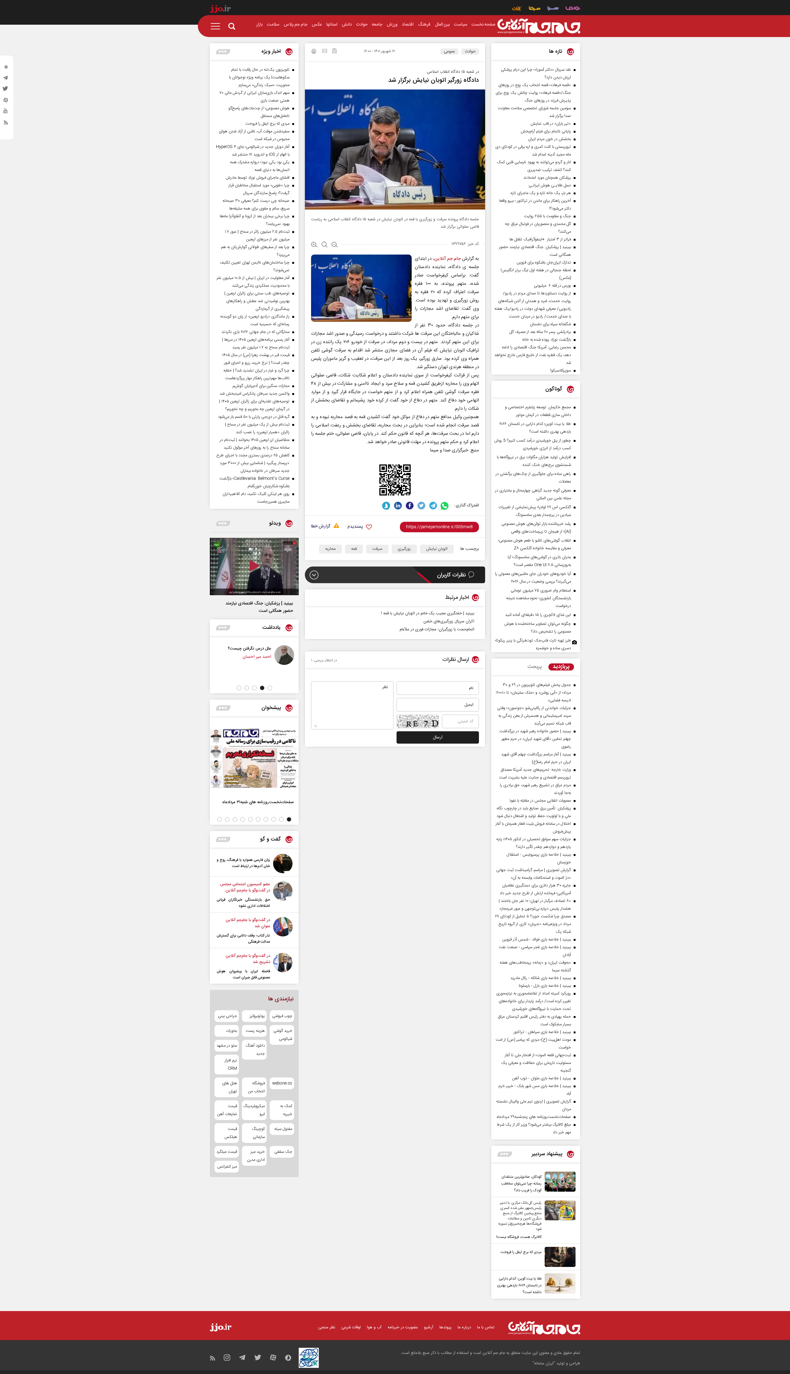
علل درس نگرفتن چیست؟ (279, 648)
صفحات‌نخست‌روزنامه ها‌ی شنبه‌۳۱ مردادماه (258, 802)
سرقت (377, 549)
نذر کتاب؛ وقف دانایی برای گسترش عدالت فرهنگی (243, 938)
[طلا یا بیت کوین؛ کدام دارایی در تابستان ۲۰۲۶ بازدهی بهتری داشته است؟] (559, 1284)
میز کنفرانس (227, 1166)
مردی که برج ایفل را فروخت (521, 1252)
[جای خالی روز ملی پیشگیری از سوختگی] (225, 655)
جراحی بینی (227, 1016)
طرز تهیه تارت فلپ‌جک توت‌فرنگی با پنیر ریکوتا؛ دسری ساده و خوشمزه (533, 644)
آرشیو (428, 1327)
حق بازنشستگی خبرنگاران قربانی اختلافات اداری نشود (243, 903)
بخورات (231, 1030)
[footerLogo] (544, 1327)
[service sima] (534, 9)
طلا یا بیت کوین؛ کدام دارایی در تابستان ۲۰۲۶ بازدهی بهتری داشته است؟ (519, 1285)
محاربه (330, 549)
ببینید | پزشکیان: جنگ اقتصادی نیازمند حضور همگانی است (259, 607)
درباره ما (464, 1327)
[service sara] (553, 9)
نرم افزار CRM (231, 1064)
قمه (354, 549)
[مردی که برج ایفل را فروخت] (559, 1257)
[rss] (6, 123)
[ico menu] (217, 26)
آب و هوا (374, 1327)
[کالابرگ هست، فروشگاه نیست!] (559, 1220)
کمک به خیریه (286, 1110)
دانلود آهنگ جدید (255, 1049)
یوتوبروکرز (257, 1016)
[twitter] (6, 90)
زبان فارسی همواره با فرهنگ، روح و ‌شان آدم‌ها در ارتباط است (243, 863)
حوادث (470, 51)
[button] (270, 688)
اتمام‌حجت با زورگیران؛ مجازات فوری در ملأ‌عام (437, 629)
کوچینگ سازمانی (258, 1133)
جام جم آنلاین (447, 259)
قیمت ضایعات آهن (227, 1110)
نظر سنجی (326, 1327)
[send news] (324, 51)
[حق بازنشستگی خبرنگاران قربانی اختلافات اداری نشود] (283, 895)
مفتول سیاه (283, 1129)
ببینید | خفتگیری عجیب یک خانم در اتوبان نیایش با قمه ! (427, 613)
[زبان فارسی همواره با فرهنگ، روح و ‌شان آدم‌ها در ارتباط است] (283, 863)
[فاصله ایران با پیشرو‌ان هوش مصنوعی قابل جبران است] (283, 967)
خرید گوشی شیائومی (282, 1034)
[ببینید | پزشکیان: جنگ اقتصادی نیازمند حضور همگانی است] (254, 566)
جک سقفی (283, 1151)
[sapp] (6, 112)
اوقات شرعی (351, 1327)
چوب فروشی (282, 1016)
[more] (504, 1154)
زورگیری (404, 549)
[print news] (313, 52)
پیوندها (445, 1327)
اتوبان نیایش (436, 549)
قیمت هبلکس (230, 1133)
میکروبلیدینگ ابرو (254, 1110)
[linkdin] (398, 505)
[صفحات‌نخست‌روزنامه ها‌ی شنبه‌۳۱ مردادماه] (254, 758)
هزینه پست (255, 1030)
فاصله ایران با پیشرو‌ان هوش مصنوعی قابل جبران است (243, 974)
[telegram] (6, 79)
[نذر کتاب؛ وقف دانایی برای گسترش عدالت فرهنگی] (283, 931)
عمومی (449, 51)
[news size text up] (314, 245)
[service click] (517, 9)
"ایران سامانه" (544, 1363)
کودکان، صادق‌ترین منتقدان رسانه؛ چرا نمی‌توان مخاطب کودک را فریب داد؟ (521, 1183)
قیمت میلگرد (226, 1151)
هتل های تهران (229, 1087)
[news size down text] (334, 245)
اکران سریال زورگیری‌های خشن (448, 621)
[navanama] (573, 9)
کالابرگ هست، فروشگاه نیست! (519, 1237)
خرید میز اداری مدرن (255, 1155)
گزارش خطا (320, 526)
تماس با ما (485, 1327)
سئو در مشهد (227, 1045)
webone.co (282, 1083)
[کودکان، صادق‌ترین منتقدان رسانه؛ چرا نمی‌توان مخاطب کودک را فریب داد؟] (559, 1183)
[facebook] (410, 505)
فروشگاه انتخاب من (256, 1087)
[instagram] (6, 68)
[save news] (334, 51)
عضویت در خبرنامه (403, 1327)
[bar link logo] (220, 9)
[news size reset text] (324, 245)
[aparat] (6, 101)
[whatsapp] (445, 505)
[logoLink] (538, 26)
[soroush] (386, 505)
